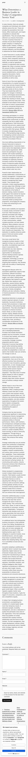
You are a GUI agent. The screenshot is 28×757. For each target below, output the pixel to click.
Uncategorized (20, 20)
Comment (5, 654)
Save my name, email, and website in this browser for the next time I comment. (14, 694)
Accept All (13, 750)
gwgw (3, 2)
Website (4, 685)
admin (13, 20)
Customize (13, 744)
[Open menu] (25, 2)
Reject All (14, 747)
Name (4, 671)
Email (4, 678)
